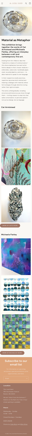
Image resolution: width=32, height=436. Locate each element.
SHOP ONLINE (7, 421)
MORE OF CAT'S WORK (10, 225)
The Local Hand (13, 433)
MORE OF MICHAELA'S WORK (12, 353)
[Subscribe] (27, 379)
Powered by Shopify (22, 433)
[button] (2, 3)
